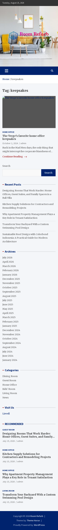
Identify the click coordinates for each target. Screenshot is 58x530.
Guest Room (9, 380)
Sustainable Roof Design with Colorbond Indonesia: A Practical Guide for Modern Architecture (25, 238)
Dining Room (10, 376)
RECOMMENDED (14, 424)
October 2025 (9, 287)
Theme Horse (33, 520)
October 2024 (10, 338)
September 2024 (11, 343)
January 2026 (9, 274)
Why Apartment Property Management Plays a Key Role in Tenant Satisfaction (27, 476)
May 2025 (7, 308)
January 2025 (9, 325)
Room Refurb (36, 516)
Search (6, 165)
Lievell (6, 413)
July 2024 (7, 351)
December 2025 (11, 278)
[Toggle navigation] (6, 71)
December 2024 (11, 330)
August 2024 (9, 347)
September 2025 (11, 291)
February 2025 (10, 321)
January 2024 (9, 360)
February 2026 (10, 270)
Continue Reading (12, 156)
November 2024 (11, 334)
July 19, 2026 (8, 441)
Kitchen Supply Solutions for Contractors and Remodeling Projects (26, 455)
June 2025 (7, 304)
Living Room (9, 393)
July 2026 (7, 257)
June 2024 (7, 355)
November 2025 (11, 283)
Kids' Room (8, 389)
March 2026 (9, 266)
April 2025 (8, 313)
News (5, 397)
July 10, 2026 (8, 461)
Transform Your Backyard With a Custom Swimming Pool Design (29, 496)
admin (23, 143)
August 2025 (9, 296)
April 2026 (8, 261)
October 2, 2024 (10, 143)
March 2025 (9, 317)
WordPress (39, 525)
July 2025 (7, 300)
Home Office (8, 132)
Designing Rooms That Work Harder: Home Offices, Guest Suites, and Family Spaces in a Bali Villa (27, 194)
